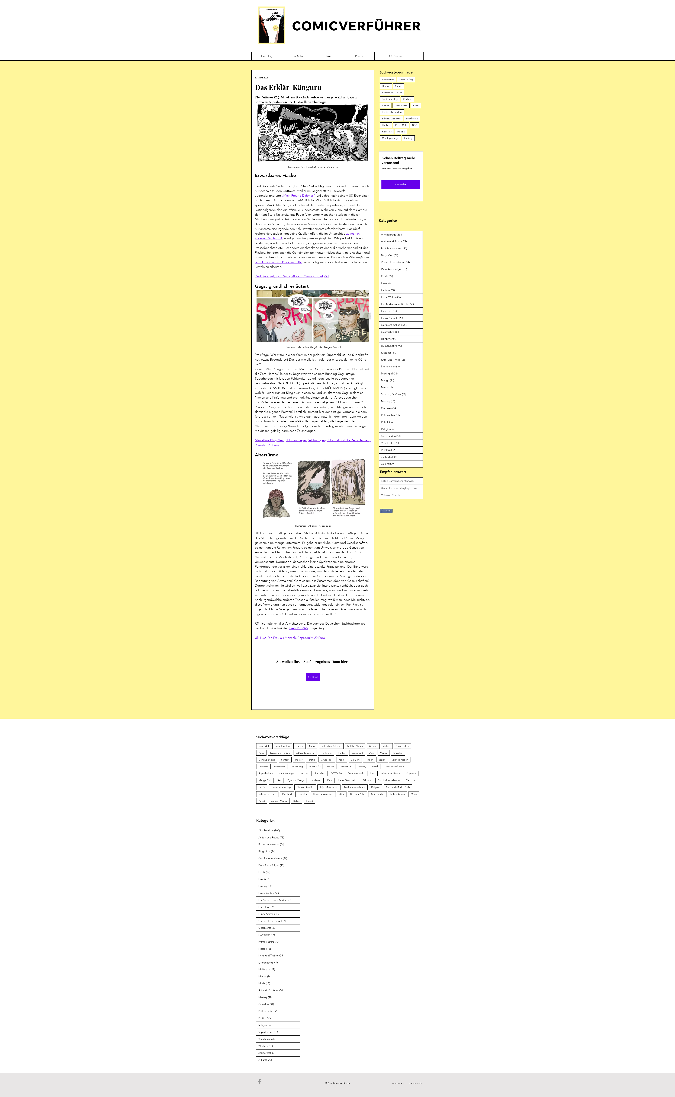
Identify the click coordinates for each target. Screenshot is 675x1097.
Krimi (416, 105)
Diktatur (367, 780)
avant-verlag (406, 79)
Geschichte (401, 105)
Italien (296, 800)
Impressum (398, 1083)
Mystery (362, 766)
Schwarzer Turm (267, 794)
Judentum (346, 766)
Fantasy (408, 138)
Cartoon (410, 780)
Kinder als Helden (392, 112)
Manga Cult (265, 780)
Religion (375, 787)
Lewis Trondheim (347, 780)
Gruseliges (327, 759)
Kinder (369, 759)
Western (304, 773)
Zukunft (355, 759)
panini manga (286, 773)
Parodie (319, 773)
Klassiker (386, 131)
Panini (342, 759)
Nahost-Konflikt (305, 787)
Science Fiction (399, 759)
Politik (375, 766)
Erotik (311, 759)
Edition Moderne (391, 118)
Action (385, 105)
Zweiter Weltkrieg (394, 766)
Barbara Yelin (357, 794)
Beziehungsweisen (323, 794)
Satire (398, 86)
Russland (287, 794)
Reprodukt (388, 79)
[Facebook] (259, 1081)
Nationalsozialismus (354, 787)
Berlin (262, 787)
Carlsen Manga (279, 800)
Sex (279, 780)
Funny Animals (356, 773)
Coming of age (390, 138)
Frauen (330, 766)
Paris (329, 780)
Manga (401, 131)
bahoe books (397, 794)
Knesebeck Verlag (281, 787)
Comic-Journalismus (389, 780)
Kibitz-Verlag (377, 794)
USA (414, 125)
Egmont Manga (295, 780)
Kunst (262, 800)
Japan (382, 759)
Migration (411, 773)
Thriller (386, 125)
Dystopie (263, 766)
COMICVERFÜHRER (356, 26)
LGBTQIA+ (336, 773)
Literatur (302, 794)
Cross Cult (401, 125)
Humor (386, 86)
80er (341, 794)
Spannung (297, 766)
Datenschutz (415, 1083)
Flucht (309, 800)
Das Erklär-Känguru (288, 87)
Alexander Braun (390, 773)
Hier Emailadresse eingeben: (397, 168)
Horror (299, 759)
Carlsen (407, 99)
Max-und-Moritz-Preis (398, 787)
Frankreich (412, 118)
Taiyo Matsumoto (329, 787)
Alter (372, 773)
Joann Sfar (314, 766)
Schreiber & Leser (392, 92)
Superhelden (266, 773)
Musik (414, 794)
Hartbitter (315, 780)
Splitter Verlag (390, 99)
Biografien (279, 766)
